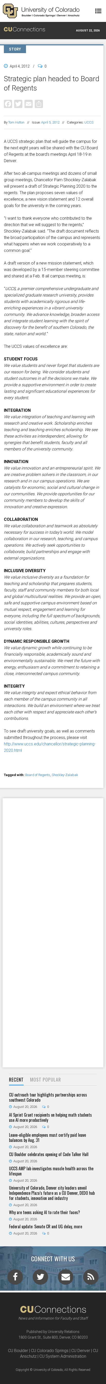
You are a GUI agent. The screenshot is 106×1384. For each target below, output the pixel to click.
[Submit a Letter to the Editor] (65, 1278)
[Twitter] (18, 103)
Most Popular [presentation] (45, 1079)
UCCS (88, 122)
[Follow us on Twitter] (40, 1278)
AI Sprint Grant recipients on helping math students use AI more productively (50, 1117)
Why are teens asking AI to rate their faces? (44, 1212)
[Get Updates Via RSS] (91, 1278)
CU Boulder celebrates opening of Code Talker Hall (49, 1154)
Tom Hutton (16, 122)
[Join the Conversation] (15, 1278)
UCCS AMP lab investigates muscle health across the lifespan (51, 1171)
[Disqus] (53, 865)
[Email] (28, 103)
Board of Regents (37, 775)
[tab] (16, 1079)
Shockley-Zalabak (65, 775)
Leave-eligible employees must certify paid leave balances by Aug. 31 (47, 1137)
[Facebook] (8, 103)
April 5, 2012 (50, 122)
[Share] (39, 103)
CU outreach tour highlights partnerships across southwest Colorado (48, 1097)
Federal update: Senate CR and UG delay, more (45, 1226)
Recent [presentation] (16, 1079)
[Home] (41, 11)
